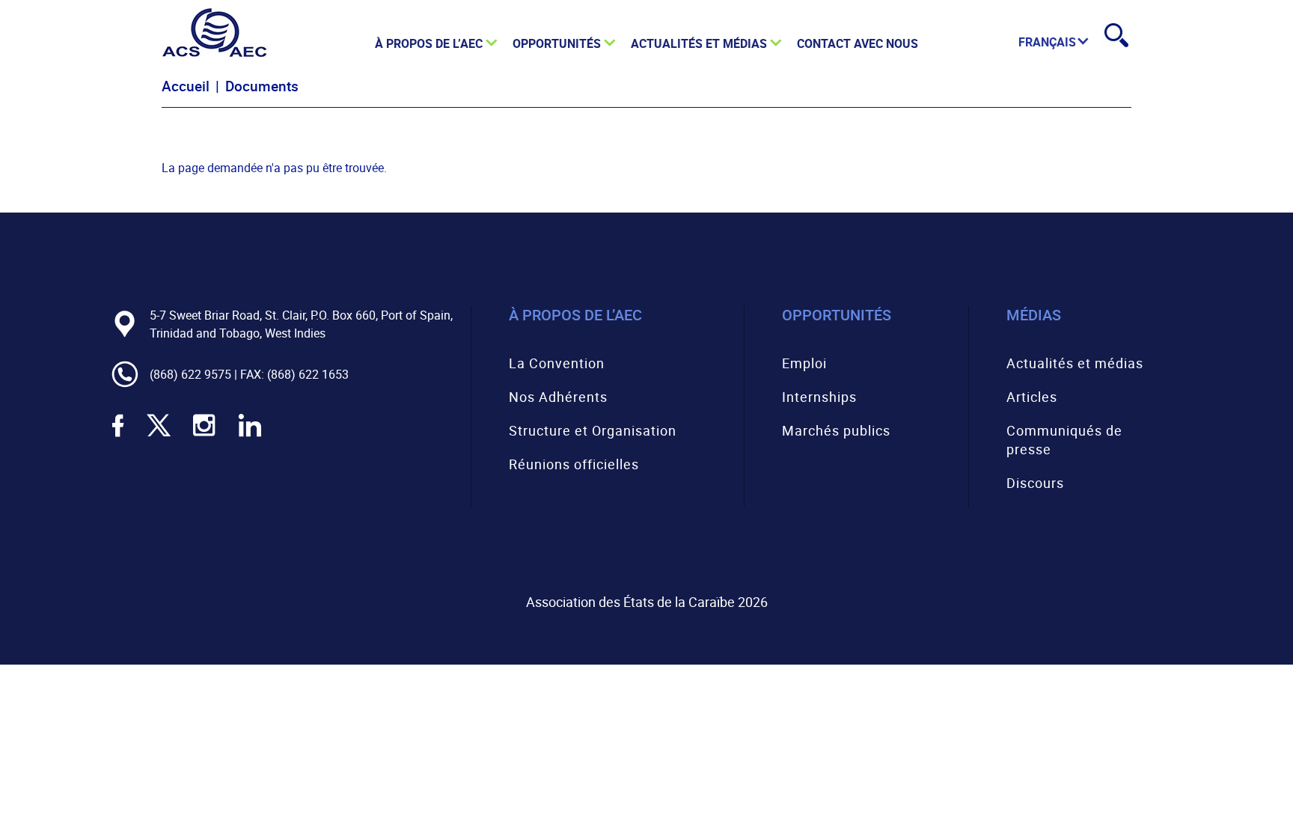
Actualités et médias (1074, 363)
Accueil (186, 86)
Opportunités (557, 43)
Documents (262, 86)
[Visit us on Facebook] (117, 435)
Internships (819, 397)
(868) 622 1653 (308, 374)
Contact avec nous (857, 43)
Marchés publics (836, 430)
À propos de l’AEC (429, 43)
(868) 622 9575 (190, 374)
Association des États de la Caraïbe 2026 (647, 602)
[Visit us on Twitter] (159, 435)
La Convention (557, 363)
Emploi (804, 363)
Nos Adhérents (558, 397)
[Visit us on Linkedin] (250, 435)
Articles (1031, 397)
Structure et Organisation (592, 430)
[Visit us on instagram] (204, 435)
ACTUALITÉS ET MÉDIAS (699, 43)
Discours (1035, 483)
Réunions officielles (574, 464)
